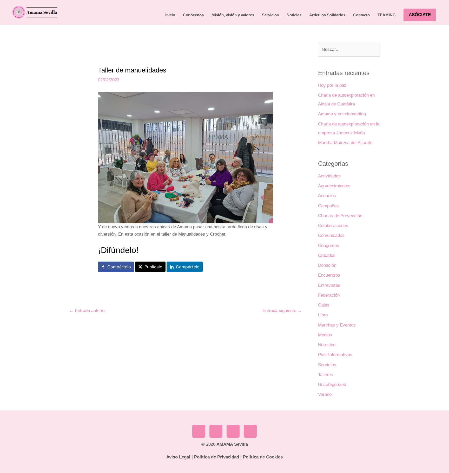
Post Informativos (335, 354)
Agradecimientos (334, 185)
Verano (325, 394)
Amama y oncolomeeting (342, 113)
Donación (327, 265)
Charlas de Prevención (340, 215)
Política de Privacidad (216, 457)
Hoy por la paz (332, 85)
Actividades (329, 176)
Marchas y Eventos (337, 325)
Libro (323, 314)
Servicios (327, 364)
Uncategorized (332, 384)
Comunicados (331, 235)
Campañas (328, 205)
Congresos (328, 245)
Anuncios (327, 195)
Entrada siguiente (282, 310)
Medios (325, 334)
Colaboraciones (333, 225)
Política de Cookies (263, 457)
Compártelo (119, 266)
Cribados (326, 255)
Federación (329, 295)
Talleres (325, 374)
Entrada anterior (87, 310)
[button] (420, 15)
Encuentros (329, 275)
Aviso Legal (178, 457)
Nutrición (326, 344)
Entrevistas (329, 285)
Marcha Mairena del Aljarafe (345, 142)
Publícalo (153, 266)
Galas (323, 305)
